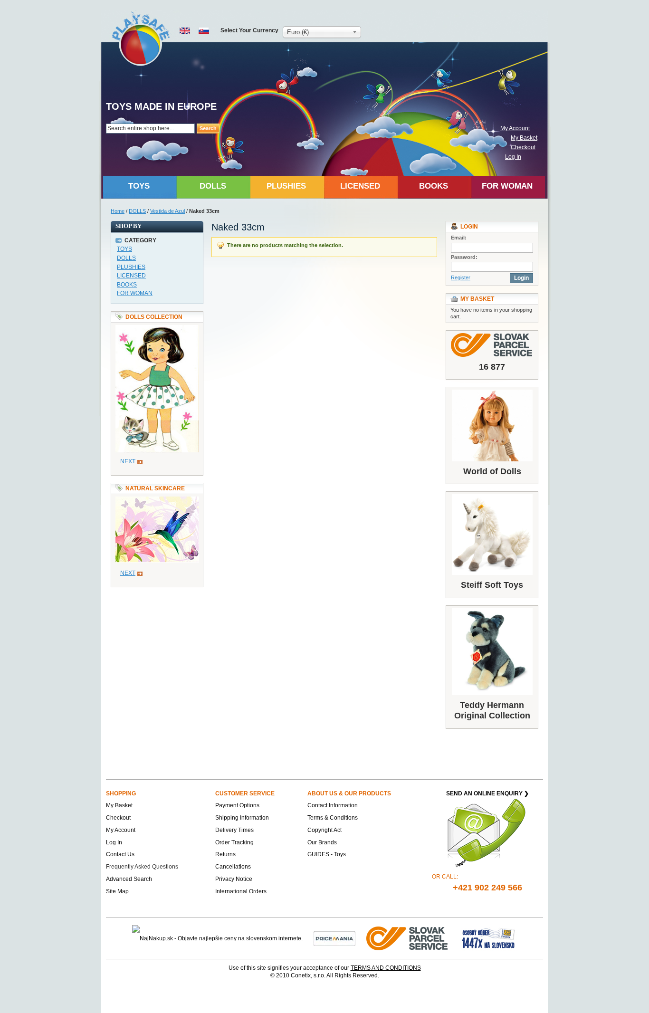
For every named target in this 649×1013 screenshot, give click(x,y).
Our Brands (322, 842)
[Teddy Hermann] (492, 651)
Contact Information (332, 805)
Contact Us (120, 854)
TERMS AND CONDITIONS (386, 968)
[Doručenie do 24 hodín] (407, 938)
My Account (515, 128)
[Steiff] (492, 534)
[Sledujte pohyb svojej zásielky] (492, 345)
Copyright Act (324, 830)
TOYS (124, 249)
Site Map (117, 891)
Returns (225, 854)
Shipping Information (242, 817)
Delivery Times (234, 830)
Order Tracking (234, 842)
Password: (464, 257)
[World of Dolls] (492, 425)
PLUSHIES (131, 267)
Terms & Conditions (332, 817)
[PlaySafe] (141, 38)
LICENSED (131, 275)
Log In (513, 156)
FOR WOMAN (135, 293)
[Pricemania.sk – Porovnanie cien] (334, 938)
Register (460, 277)
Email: (459, 237)
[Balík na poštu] (488, 938)
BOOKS (127, 284)
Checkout (523, 147)
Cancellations (233, 866)
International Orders (241, 891)
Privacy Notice (233, 879)
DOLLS (137, 211)
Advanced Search (129, 879)
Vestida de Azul (167, 211)
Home (117, 211)
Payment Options (237, 805)
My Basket (524, 137)
